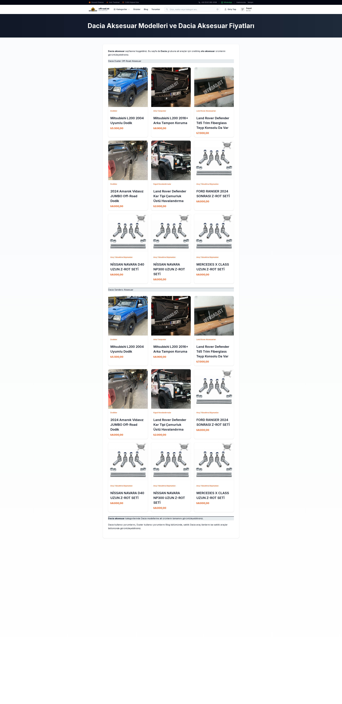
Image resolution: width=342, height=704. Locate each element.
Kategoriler (121, 9)
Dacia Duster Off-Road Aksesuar (124, 61)
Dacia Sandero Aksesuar (120, 289)
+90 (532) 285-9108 (209, 2)
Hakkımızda (241, 2)
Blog (146, 9)
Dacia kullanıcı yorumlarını (121, 524)
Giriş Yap (232, 9)
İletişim (250, 2)
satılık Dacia (190, 524)
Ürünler (136, 9)
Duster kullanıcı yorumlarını (151, 524)
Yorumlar (155, 9)
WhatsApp (228, 2)
